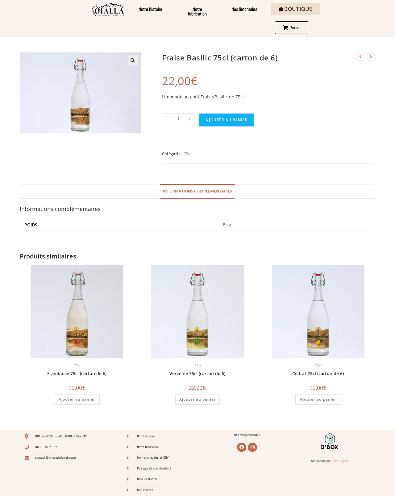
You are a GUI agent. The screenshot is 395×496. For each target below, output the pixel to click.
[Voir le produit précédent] (360, 56)
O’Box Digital (339, 461)
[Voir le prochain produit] (371, 56)
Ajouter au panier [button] (77, 399)
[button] (133, 60)
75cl (187, 153)
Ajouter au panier (227, 119)
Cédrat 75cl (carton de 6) (318, 373)
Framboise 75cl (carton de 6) (76, 373)
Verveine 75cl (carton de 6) (197, 373)
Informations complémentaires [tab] (197, 191)
